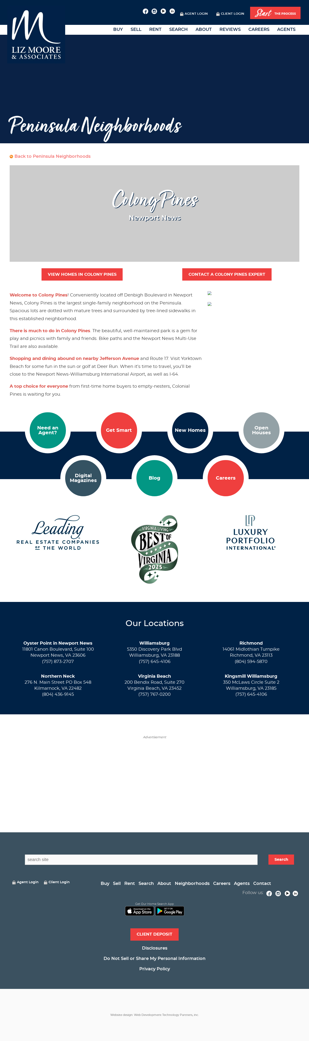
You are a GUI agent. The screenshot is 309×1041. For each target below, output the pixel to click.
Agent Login (196, 13)
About (204, 30)
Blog (154, 478)
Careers (258, 30)
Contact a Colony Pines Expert (227, 274)
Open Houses (261, 430)
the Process (275, 13)
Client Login (232, 13)
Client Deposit (154, 934)
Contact (262, 884)
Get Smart (119, 430)
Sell (136, 30)
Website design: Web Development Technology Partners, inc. (154, 1014)
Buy (118, 30)
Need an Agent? (47, 430)
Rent (155, 30)
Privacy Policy (154, 969)
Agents (286, 30)
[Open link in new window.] (145, 10)
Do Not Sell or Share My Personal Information (154, 959)
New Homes (190, 430)
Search (178, 30)
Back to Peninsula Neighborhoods (52, 156)
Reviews (230, 30)
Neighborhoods (192, 884)
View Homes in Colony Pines (82, 274)
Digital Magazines (83, 478)
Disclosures (154, 948)
